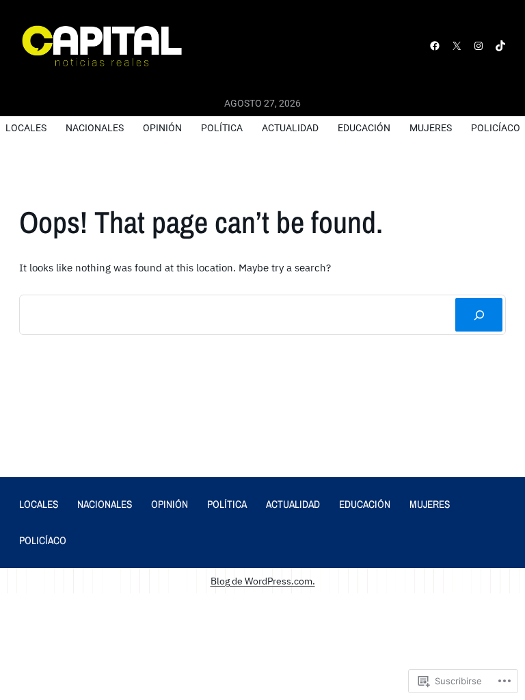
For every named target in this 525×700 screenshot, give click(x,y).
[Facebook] (434, 45)
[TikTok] (500, 45)
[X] (456, 45)
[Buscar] (478, 315)
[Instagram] (478, 45)
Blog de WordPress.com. (263, 580)
